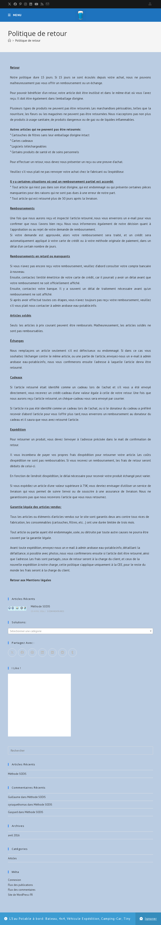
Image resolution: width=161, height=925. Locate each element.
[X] (10, 4)
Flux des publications (20, 885)
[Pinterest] (20, 4)
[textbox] (80, 631)
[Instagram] (25, 4)
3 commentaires (55, 611)
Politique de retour (27, 40)
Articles (12, 858)
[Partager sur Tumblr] (72, 652)
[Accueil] (9, 40)
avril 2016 (13, 835)
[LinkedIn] (30, 4)
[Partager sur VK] (52, 652)
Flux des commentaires (21, 890)
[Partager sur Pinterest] (32, 652)
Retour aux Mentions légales (30, 580)
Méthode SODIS (40, 606)
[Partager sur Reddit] (62, 652)
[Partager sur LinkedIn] (42, 652)
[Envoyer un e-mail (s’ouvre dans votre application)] (47, 4)
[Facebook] (15, 4)
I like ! (16, 668)
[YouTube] (36, 4)
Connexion (14, 880)
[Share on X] (12, 652)
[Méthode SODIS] (17, 608)
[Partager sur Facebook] (22, 652)
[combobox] (80, 631)
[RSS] (42, 4)
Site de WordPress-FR (20, 895)
